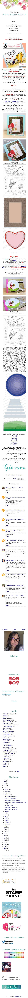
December (7, 789)
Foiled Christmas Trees (10, 798)
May (6, 816)
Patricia (8, 585)
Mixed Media (6, 739)
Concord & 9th (6, 723)
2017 (5, 833)
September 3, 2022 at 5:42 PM (17, 540)
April (6, 818)
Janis (7, 595)
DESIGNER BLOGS (18, 996)
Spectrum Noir (6, 747)
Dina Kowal (14, 439)
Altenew (5, 717)
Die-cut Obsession (7, 726)
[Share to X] (20, 479)
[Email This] (17, 479)
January (7, 824)
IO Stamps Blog (14, 435)
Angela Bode (14, 436)
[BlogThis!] (18, 479)
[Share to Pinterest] (23, 479)
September (7, 794)
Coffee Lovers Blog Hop (9, 721)
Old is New (5, 742)
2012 (5, 842)
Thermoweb (6, 758)
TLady (7, 550)
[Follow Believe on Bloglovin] (6, 695)
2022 (5, 787)
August (6, 811)
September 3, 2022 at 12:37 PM (17, 510)
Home (13, 21)
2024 (5, 783)
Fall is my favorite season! (11, 796)
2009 (5, 848)
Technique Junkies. (7, 755)
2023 (5, 785)
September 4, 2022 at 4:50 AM (16, 560)
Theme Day (6, 756)
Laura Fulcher (14, 443)
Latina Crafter (6, 734)
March (6, 820)
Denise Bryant (9, 530)
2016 (5, 835)
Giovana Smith (14, 441)
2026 (5, 780)
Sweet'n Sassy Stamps (8, 751)
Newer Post (4, 629)
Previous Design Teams (13, 26)
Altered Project (6, 718)
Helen (7, 560)
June (6, 814)
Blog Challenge (7, 720)
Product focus (6, 744)
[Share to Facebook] (21, 479)
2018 (5, 831)
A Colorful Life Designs (8, 713)
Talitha (7, 540)
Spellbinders (6, 750)
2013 (5, 840)
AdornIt (5, 715)
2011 (5, 844)
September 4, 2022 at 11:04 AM (16, 574)
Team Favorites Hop (8, 753)
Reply (7, 492)
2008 (5, 850)
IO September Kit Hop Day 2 (11, 807)
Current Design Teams (13, 33)
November (7, 791)
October (7, 793)
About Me (13, 24)
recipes (5, 764)
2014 (5, 838)
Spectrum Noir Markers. (9, 748)
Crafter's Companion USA (9, 725)
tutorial (5, 766)
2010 (5, 846)
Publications (13, 28)
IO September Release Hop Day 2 (13, 800)
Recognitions (13, 30)
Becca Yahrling (9, 519)
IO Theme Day (6, 729)
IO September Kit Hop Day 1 (11, 809)
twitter (15, 475)
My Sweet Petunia (7, 740)
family (4, 763)
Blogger (17, 771)
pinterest (20, 475)
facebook (11, 475)
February (7, 822)
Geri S (7, 574)
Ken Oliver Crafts (7, 732)
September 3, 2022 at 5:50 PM (16, 550)
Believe (14, 12)
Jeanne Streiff (14, 442)
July (6, 813)
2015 (5, 837)
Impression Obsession (8, 731)
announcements (7, 761)
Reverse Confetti (7, 745)
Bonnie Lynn (9, 487)
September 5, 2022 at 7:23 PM (17, 585)
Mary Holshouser (10, 497)
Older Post (23, 629)
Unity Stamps (6, 759)
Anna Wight (14, 438)
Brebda (7, 510)
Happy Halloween (9, 805)
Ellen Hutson (6, 728)
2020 (5, 827)
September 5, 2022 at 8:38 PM (16, 595)
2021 (5, 826)
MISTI (4, 737)
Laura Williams (14, 445)
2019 (5, 829)
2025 (5, 781)
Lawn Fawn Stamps (8, 736)
